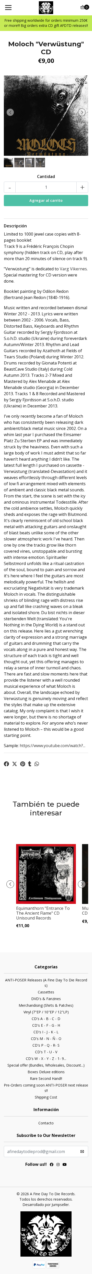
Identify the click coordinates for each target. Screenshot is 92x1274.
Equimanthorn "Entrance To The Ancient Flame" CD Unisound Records (43, 913)
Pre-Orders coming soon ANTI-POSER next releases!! (46, 1088)
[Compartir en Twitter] (14, 764)
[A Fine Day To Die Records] (46, 7)
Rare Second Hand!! (46, 1078)
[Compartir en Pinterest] (22, 764)
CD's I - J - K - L (46, 1031)
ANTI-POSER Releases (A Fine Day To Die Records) (46, 983)
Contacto (46, 1123)
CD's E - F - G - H (46, 1025)
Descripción (15, 226)
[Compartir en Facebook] (6, 764)
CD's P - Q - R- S (46, 1045)
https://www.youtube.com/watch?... (52, 745)
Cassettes (46, 992)
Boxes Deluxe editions (46, 1071)
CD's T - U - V (46, 1051)
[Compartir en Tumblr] (29, 764)
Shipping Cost (46, 1097)
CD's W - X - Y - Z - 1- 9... (46, 1058)
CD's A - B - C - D (46, 1018)
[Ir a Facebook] (51, 1165)
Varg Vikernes (73, 269)
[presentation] (10, 112)
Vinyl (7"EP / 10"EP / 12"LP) (46, 1012)
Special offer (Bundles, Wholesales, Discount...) (46, 1065)
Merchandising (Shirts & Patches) (46, 1005)
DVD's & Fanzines (46, 998)
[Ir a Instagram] (58, 1165)
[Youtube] (65, 1165)
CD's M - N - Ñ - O (46, 1038)
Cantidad (46, 176)
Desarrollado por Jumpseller (45, 1204)
